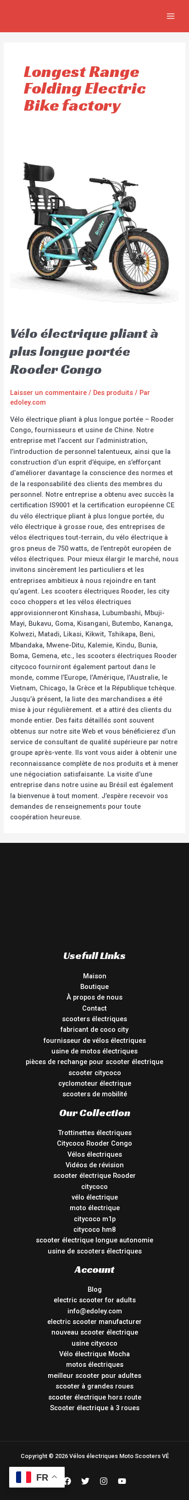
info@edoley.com (94, 1311)
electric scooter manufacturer (94, 1322)
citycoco (94, 1186)
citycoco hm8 (94, 1229)
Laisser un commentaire (48, 392)
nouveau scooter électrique (94, 1332)
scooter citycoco (94, 1073)
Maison (94, 976)
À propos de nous (94, 997)
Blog (95, 1289)
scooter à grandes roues (94, 1386)
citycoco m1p (95, 1219)
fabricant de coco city (94, 1029)
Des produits (113, 392)
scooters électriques (94, 1019)
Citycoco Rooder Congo (94, 1143)
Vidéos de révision (95, 1165)
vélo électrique (95, 1197)
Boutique (94, 986)
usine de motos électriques (94, 1051)
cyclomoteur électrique (94, 1083)
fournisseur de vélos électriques (95, 1040)
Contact (94, 1008)
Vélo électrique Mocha (94, 1354)
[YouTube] (122, 1481)
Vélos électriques (94, 1154)
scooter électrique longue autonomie (94, 1240)
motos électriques (94, 1364)
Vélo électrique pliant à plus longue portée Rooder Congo (84, 351)
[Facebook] (67, 1481)
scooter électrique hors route (94, 1397)
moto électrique (95, 1208)
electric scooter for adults (95, 1300)
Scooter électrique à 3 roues (94, 1408)
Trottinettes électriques (95, 1133)
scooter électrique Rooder (94, 1175)
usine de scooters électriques (95, 1251)
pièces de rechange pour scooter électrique (94, 1062)
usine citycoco (94, 1343)
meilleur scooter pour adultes (94, 1375)
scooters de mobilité (94, 1094)
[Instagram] (104, 1481)
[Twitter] (85, 1481)
